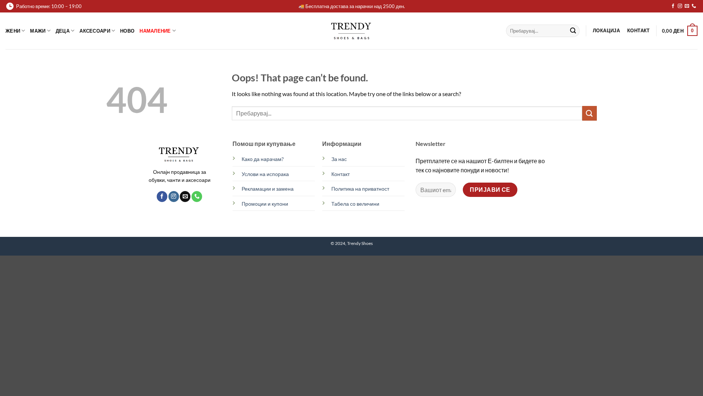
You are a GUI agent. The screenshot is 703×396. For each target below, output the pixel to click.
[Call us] (694, 6)
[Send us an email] (687, 6)
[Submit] (573, 31)
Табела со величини (355, 204)
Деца (63, 31)
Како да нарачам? (263, 159)
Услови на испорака (265, 174)
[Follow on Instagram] (680, 6)
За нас (339, 159)
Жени (12, 31)
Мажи (37, 31)
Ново (127, 31)
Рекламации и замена (268, 189)
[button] (680, 31)
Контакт (340, 174)
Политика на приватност (360, 189)
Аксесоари (94, 31)
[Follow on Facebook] (673, 6)
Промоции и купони (265, 204)
